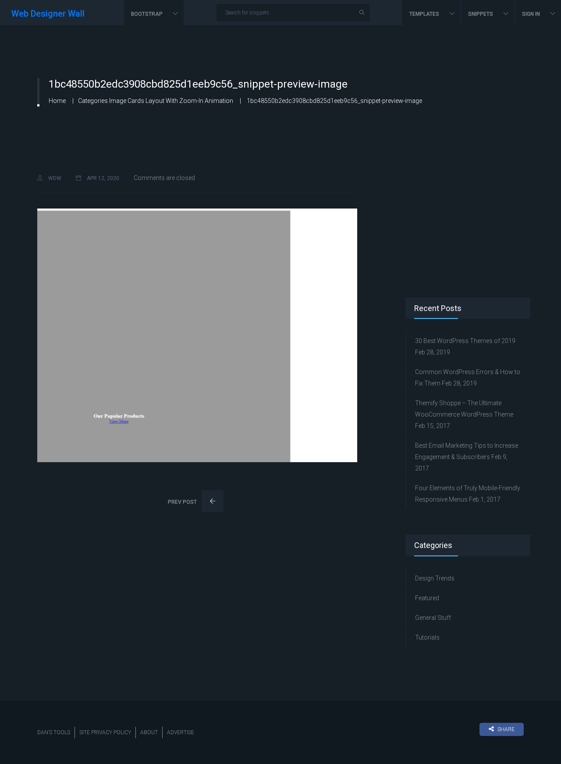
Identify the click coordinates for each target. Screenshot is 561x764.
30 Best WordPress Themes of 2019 (465, 340)
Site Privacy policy (105, 732)
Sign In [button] (531, 14)
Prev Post (183, 502)
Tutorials (427, 637)
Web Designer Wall (48, 13)
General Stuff (433, 617)
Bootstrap (147, 14)
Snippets (481, 14)
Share (506, 729)
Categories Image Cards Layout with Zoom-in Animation (155, 100)
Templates (424, 14)
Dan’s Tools (53, 732)
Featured (427, 597)
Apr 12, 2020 (102, 178)
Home (57, 100)
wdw (54, 178)
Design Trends (434, 578)
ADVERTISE (180, 732)
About (149, 732)
